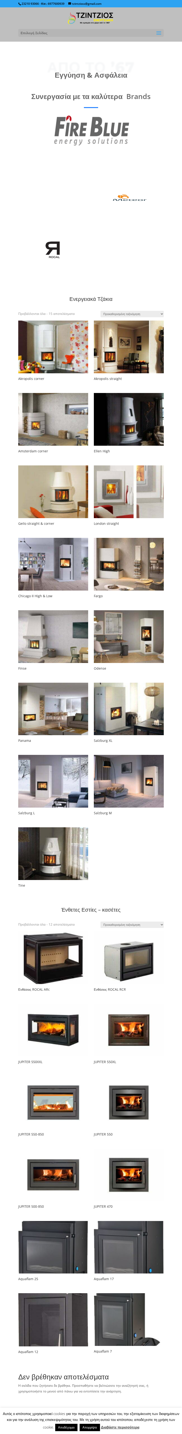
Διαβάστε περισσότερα (120, 1427)
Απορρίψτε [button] (89, 1427)
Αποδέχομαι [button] (66, 1427)
